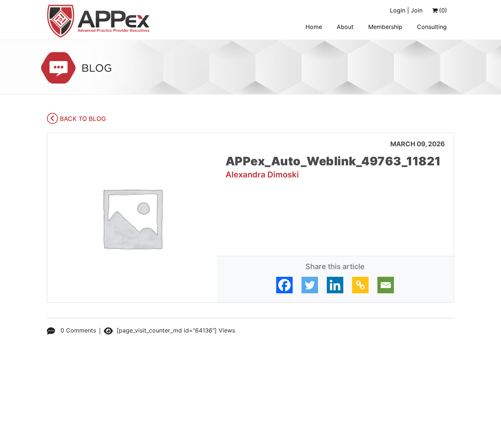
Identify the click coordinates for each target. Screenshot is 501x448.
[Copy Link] (360, 285)
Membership (385, 26)
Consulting (432, 26)
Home (314, 26)
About (345, 26)
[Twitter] (309, 285)
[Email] (385, 285)
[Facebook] (284, 285)
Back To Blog (82, 118)
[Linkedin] (335, 285)
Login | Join (406, 10)
